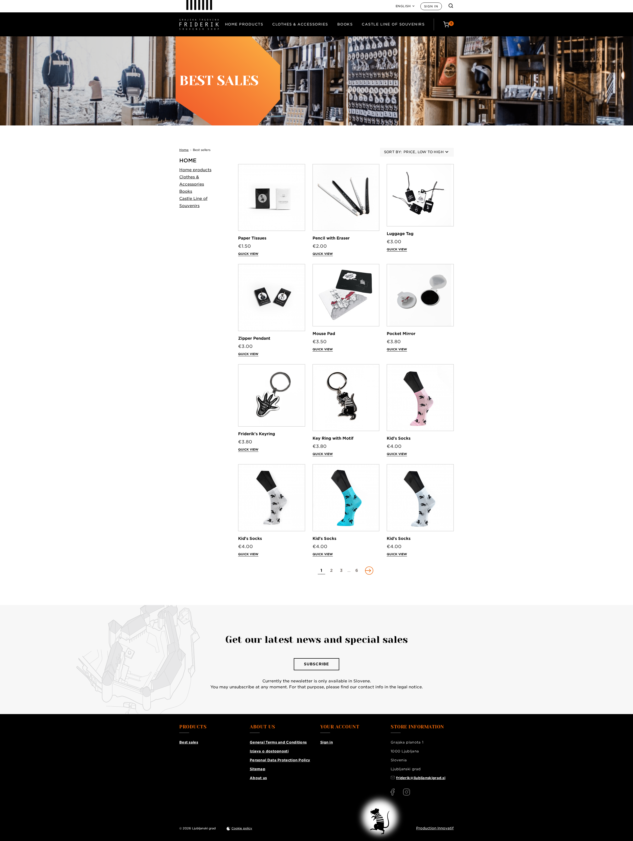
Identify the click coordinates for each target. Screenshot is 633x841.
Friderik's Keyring (256, 434)
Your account (339, 727)
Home (188, 160)
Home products (244, 24)
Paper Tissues (252, 238)
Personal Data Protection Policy (280, 760)
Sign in (431, 6)
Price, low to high (424, 152)
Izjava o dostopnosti (269, 751)
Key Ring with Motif (333, 438)
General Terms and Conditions (278, 742)
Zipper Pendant (254, 338)
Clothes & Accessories (300, 24)
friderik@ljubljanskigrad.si (420, 778)
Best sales (188, 742)
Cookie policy (241, 828)
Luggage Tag (400, 233)
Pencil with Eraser (331, 238)
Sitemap (257, 769)
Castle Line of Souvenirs (393, 24)
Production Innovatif (435, 828)
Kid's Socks (398, 438)
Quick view (248, 254)
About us (258, 778)
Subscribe (316, 664)
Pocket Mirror (401, 333)
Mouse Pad (324, 333)
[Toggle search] (451, 6)
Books (345, 24)
